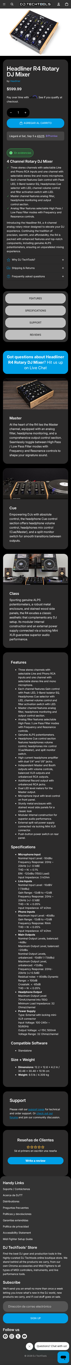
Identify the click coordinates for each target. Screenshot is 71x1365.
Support (35, 322)
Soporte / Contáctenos (16, 1189)
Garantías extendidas (15, 1220)
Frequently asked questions (28, 276)
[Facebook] (5, 1336)
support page (36, 1109)
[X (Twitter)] (18, 1336)
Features (35, 298)
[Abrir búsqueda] (12, 4)
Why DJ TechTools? (23, 259)
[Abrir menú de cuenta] (59, 4)
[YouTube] (24, 1336)
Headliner (15, 81)
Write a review (35, 1160)
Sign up (35, 1318)
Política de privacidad (16, 1226)
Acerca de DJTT (13, 1195)
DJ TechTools (40, 1355)
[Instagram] (11, 1336)
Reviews (35, 334)
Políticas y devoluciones (17, 1213)
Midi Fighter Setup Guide (18, 1239)
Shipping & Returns (23, 267)
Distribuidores (11, 1201)
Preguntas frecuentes (16, 1207)
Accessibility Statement (17, 1232)
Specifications (35, 310)
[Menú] (4, 4)
